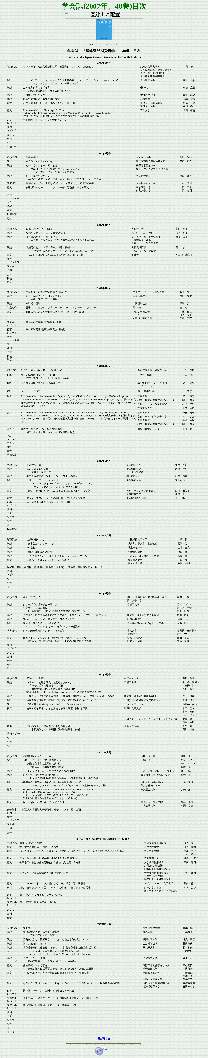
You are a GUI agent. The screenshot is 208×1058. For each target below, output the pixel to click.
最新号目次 (104, 1038)
